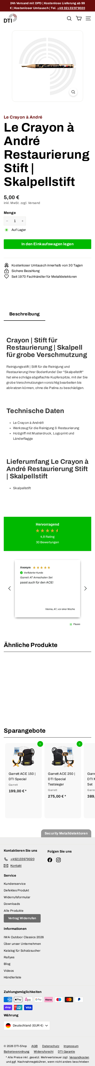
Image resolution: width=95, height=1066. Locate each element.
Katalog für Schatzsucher (22, 950)
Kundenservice (15, 883)
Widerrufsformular (17, 897)
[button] (9, 588)
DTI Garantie (66, 1051)
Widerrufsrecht (43, 1051)
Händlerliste (12, 977)
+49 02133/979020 (71, 8)
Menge (10, 213)
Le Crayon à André (23, 117)
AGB (34, 1046)
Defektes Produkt (16, 890)
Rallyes (9, 957)
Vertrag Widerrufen (22, 918)
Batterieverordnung (16, 1051)
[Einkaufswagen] (79, 18)
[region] (47, 588)
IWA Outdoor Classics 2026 (24, 937)
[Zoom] (73, 92)
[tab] (24, 315)
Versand (34, 203)
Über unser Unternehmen (22, 943)
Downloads (12, 904)
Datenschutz (50, 1046)
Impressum (71, 1046)
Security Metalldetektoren (66, 833)
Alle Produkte (13, 910)
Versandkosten (79, 1057)
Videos (9, 970)
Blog (7, 964)
